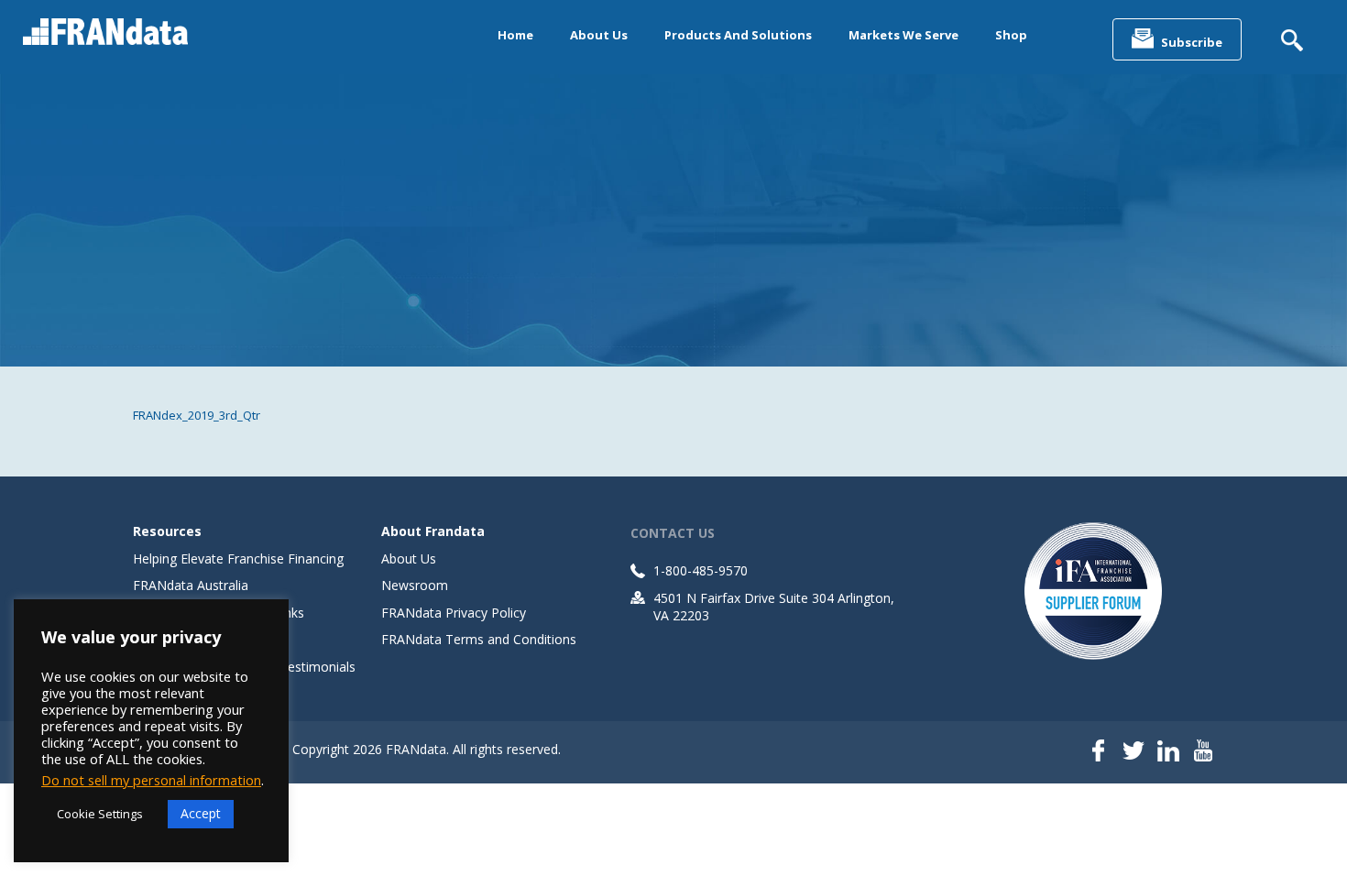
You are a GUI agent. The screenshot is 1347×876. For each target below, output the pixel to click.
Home (515, 35)
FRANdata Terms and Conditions (478, 639)
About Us (599, 35)
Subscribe (1191, 42)
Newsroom (414, 585)
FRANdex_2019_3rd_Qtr (196, 415)
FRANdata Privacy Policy (453, 612)
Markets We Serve (903, 35)
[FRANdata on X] (1133, 752)
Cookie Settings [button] (100, 813)
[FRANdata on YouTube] (1203, 752)
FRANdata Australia (190, 585)
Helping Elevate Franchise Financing (238, 558)
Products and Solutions (738, 35)
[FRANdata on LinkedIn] (1168, 752)
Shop (1011, 35)
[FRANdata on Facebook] (1099, 752)
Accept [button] (201, 813)
